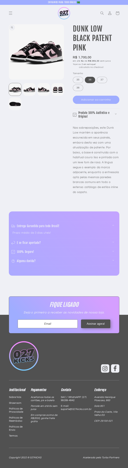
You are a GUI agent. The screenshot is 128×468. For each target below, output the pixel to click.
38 (78, 87)
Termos (13, 436)
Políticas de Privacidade (16, 410)
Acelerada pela (101, 457)
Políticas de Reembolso (16, 419)
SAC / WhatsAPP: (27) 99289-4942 (74, 399)
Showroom (15, 403)
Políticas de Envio (16, 428)
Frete (75, 67)
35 (78, 79)
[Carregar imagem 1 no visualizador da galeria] (15, 89)
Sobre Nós (15, 397)
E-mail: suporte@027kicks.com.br (76, 407)
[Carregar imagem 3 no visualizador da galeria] (43, 89)
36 (90, 79)
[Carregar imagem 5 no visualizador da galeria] (15, 104)
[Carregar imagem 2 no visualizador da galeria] (29, 89)
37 (102, 79)
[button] (10, 13)
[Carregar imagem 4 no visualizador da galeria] (58, 89)
